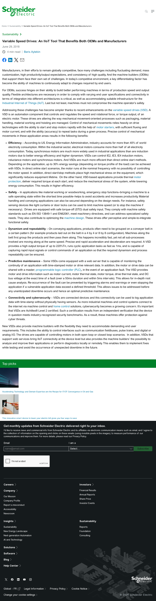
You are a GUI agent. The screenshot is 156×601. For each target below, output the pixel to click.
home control (61, 306)
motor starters (105, 127)
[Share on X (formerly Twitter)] (16, 60)
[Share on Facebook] (4, 60)
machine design (74, 217)
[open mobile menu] (152, 11)
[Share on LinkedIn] (10, 60)
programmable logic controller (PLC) (58, 269)
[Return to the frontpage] (17, 11)
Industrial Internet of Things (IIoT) (23, 103)
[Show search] (146, 11)
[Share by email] (22, 60)
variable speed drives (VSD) (130, 110)
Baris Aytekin (32, 51)
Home (4, 26)
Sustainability (15, 26)
